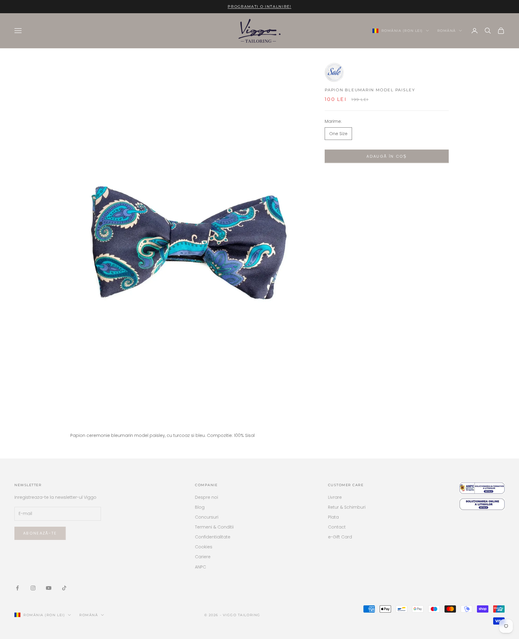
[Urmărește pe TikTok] (64, 588)
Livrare (335, 497)
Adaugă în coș (386, 156)
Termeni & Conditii (214, 527)
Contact (337, 527)
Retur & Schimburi (347, 507)
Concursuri (206, 517)
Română (446, 31)
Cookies (203, 547)
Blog (200, 507)
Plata (333, 517)
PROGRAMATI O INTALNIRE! (259, 6)
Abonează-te (40, 533)
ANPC (200, 567)
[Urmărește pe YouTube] (49, 588)
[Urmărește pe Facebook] (17, 588)
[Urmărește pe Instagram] (33, 588)
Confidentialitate (212, 537)
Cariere (203, 557)
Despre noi (206, 497)
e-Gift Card (340, 537)
